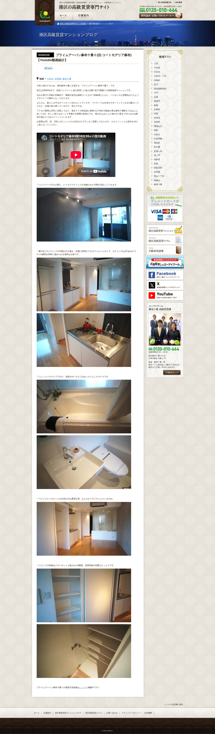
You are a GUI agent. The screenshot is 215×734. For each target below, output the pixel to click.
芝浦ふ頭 (158, 151)
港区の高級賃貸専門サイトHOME (73, 24)
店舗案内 (47, 713)
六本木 (50, 79)
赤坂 (156, 163)
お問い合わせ (112, 713)
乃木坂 (157, 67)
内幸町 (157, 80)
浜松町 (157, 122)
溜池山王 (158, 126)
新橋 (156, 105)
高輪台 (157, 180)
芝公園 (157, 147)
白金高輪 (158, 138)
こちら (83, 687)
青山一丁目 (159, 176)
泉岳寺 (157, 118)
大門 (156, 93)
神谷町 (157, 143)
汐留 (156, 113)
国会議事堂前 (160, 88)
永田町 (157, 109)
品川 (156, 84)
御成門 (157, 101)
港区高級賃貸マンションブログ (68, 713)
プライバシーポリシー (131, 713)
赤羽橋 (58, 79)
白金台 (157, 134)
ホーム (37, 713)
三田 (156, 63)
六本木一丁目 (160, 76)
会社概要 (148, 713)
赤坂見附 (158, 168)
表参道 (157, 159)
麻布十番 (66, 79)
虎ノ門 (157, 155)
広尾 (156, 97)
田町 (156, 130)
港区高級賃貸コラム (93, 713)
